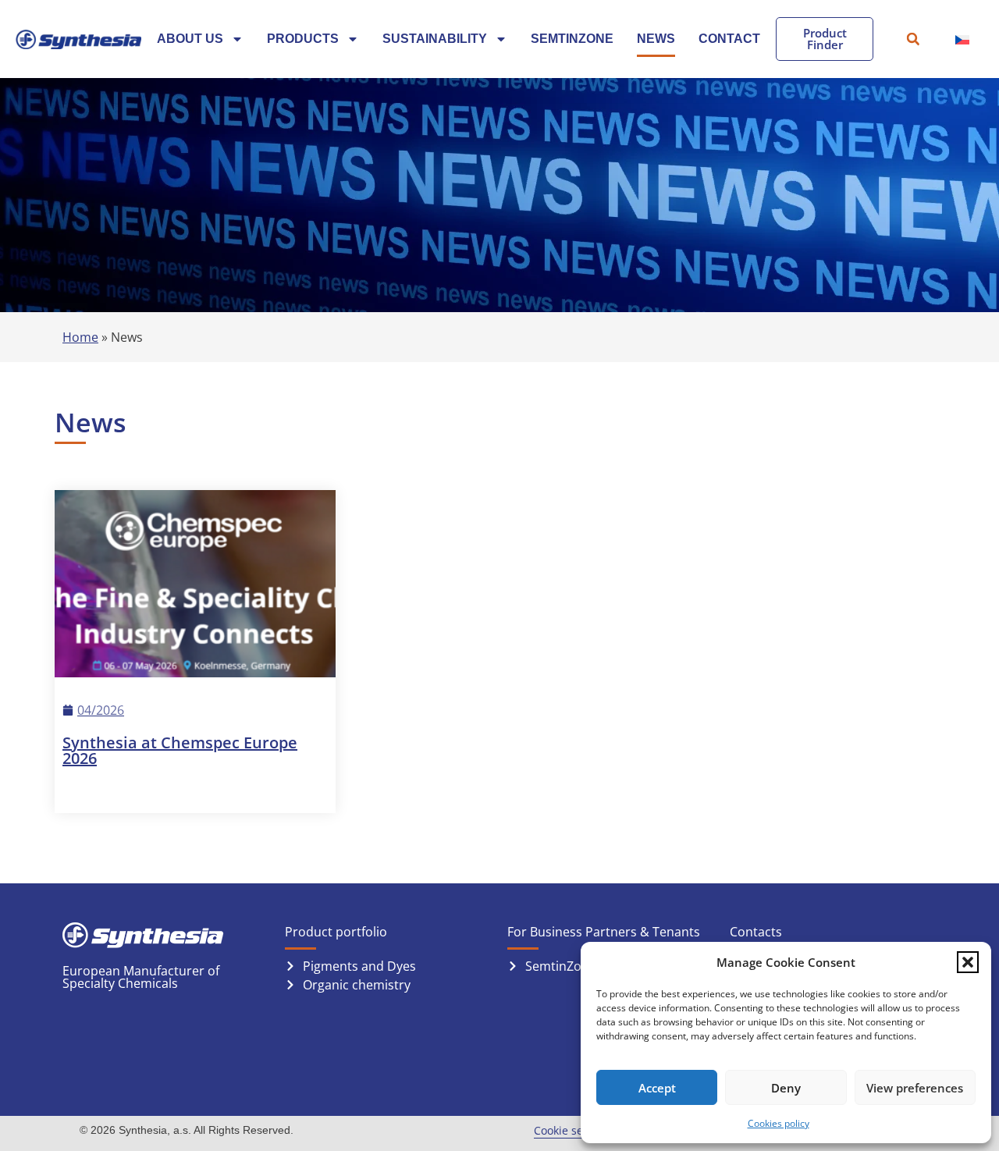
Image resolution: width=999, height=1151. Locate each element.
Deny (786, 1088)
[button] (968, 962)
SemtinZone (572, 38)
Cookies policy (778, 1123)
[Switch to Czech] (962, 39)
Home (80, 337)
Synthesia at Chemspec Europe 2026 (179, 750)
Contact (729, 38)
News (656, 38)
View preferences (914, 1088)
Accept (657, 1088)
